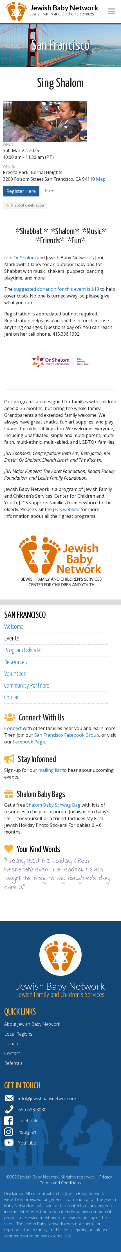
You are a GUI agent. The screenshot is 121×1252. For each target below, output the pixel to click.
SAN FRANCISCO (25, 615)
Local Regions (18, 1034)
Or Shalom (25, 258)
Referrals (13, 1063)
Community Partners (27, 686)
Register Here (21, 191)
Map (101, 179)
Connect (13, 728)
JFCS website (66, 509)
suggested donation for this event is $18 (56, 289)
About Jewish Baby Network (32, 1024)
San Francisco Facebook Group (66, 735)
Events (11, 638)
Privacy (105, 1177)
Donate (11, 1043)
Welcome (13, 627)
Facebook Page (29, 742)
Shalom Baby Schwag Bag (53, 805)
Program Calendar (23, 650)
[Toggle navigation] (111, 11)
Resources (15, 662)
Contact (12, 697)
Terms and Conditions (60, 1182)
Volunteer (15, 674)
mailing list (49, 770)
